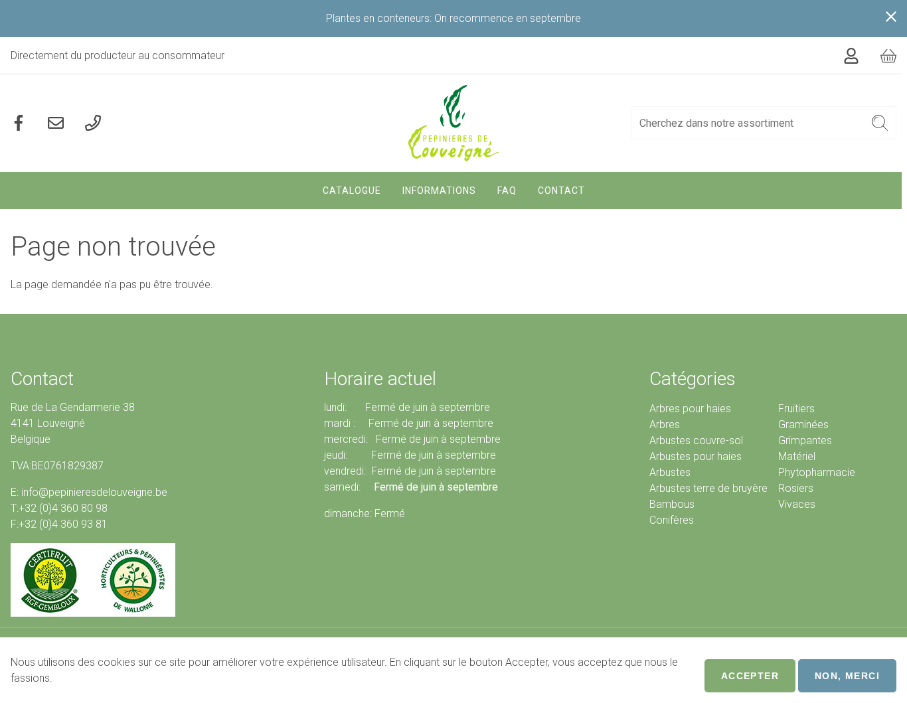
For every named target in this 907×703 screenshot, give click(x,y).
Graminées (803, 424)
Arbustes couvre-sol (696, 440)
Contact (561, 190)
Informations (439, 190)
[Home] (453, 123)
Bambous (672, 504)
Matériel (796, 456)
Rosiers (795, 488)
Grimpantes (805, 440)
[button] (880, 122)
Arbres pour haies (690, 408)
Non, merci (847, 675)
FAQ (507, 190)
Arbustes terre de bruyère (708, 488)
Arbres (664, 424)
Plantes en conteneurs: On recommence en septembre (453, 18)
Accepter (750, 675)
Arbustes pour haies (695, 456)
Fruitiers (796, 408)
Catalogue (352, 190)
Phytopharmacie (816, 472)
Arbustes (670, 472)
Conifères (671, 520)
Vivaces (796, 504)
